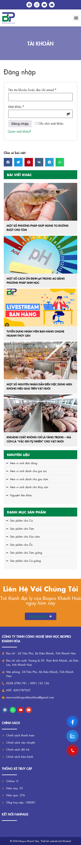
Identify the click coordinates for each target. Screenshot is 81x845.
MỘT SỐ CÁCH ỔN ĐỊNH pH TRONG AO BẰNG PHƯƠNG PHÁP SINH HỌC (36, 280)
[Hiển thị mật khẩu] (68, 114)
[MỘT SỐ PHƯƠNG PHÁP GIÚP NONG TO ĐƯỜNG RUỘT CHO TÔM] (40, 202)
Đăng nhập (20, 124)
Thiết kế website (49, 841)
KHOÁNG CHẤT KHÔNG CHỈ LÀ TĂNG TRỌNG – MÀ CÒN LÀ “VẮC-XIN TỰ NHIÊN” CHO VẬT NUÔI (39, 439)
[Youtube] (21, 710)
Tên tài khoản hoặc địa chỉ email (35, 89)
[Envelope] (29, 710)
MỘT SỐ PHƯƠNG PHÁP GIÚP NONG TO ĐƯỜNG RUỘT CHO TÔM (38, 227)
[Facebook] (5, 710)
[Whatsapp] (13, 710)
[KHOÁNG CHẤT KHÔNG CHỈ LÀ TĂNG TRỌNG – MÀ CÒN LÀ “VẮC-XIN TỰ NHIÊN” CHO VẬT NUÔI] (40, 413)
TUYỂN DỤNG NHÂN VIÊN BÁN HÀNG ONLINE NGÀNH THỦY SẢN (35, 333)
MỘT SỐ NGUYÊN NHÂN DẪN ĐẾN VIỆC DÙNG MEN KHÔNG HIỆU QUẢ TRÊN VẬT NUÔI (39, 386)
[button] (76, 18)
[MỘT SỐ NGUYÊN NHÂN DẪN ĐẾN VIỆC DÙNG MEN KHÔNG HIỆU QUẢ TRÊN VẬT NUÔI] (40, 360)
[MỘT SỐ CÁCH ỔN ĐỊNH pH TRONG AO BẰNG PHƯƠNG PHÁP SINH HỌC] (40, 255)
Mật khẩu (19, 106)
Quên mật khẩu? (19, 131)
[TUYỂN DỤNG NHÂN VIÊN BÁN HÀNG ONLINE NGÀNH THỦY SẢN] (40, 307)
